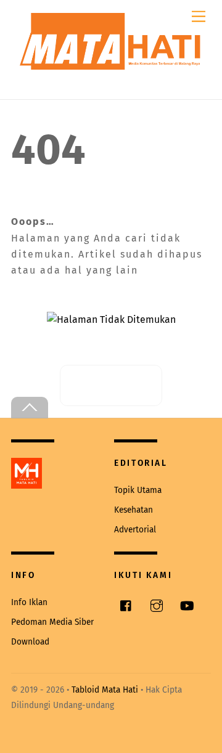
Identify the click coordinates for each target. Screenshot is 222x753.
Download (30, 642)
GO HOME (121, 385)
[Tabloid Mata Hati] (111, 57)
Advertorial (135, 529)
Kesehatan (133, 510)
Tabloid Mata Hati (105, 690)
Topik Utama (138, 490)
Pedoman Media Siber (52, 622)
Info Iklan (29, 602)
